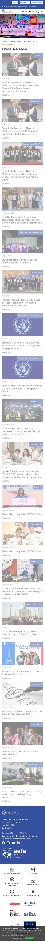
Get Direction (7, 864)
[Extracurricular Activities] (12, 916)
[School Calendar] (12, 906)
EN (25, 12)
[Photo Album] (33, 917)
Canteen (33, 910)
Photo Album (33, 920)
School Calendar (12, 910)
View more (27, 935)
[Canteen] (33, 906)
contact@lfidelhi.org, (14, 872)
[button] (37, 12)
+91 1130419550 (21, 869)
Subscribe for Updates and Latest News (16, 875)
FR (33, 12)
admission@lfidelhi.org (30, 872)
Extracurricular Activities (12, 921)
